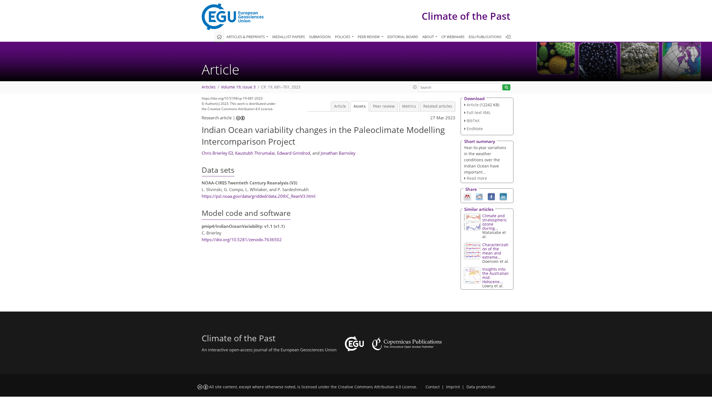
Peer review (384, 106)
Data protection (480, 386)
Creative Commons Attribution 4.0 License (377, 386)
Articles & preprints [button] (246, 36)
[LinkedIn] (503, 196)
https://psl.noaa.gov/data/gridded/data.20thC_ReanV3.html (258, 196)
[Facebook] (491, 196)
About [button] (428, 36)
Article (340, 106)
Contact (433, 386)
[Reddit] (479, 196)
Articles (209, 87)
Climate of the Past (466, 16)
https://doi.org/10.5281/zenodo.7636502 (242, 239)
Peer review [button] (369, 36)
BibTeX (473, 120)
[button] (415, 87)
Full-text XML (479, 112)
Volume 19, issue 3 (238, 87)
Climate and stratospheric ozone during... (494, 222)
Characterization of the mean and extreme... (495, 251)
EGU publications (485, 36)
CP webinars (452, 36)
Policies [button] (343, 36)
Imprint (453, 386)
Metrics (409, 106)
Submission (320, 36)
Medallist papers (288, 36)
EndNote (475, 128)
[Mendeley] (467, 196)
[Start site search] (506, 87)
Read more (477, 178)
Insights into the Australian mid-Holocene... (495, 275)
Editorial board (402, 36)
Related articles (437, 106)
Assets (359, 106)
